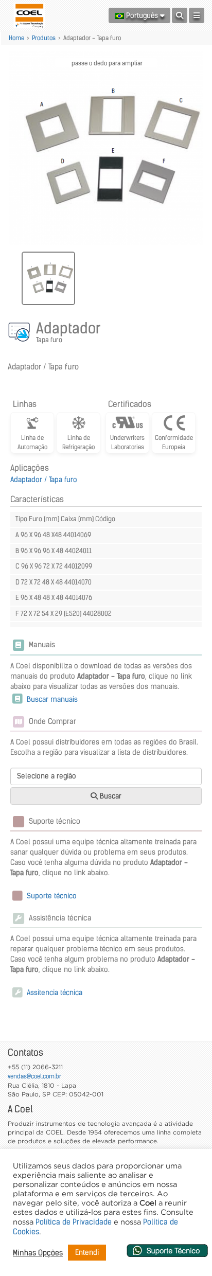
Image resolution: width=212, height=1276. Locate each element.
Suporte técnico (51, 895)
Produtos (44, 38)
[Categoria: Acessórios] (20, 333)
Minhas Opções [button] (38, 1252)
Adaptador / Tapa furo (43, 479)
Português (142, 15)
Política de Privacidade (74, 1222)
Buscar (109, 796)
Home (16, 38)
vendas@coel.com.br (34, 1076)
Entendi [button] (87, 1252)
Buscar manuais (51, 699)
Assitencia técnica (53, 992)
